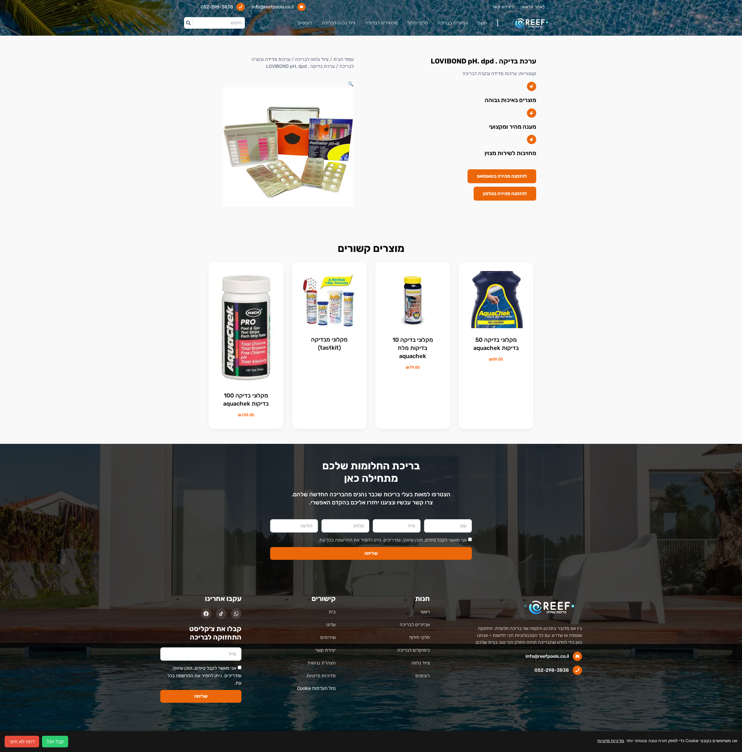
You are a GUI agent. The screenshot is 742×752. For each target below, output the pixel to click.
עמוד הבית (343, 59)
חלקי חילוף (417, 23)
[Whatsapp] (236, 613)
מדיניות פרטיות (610, 740)
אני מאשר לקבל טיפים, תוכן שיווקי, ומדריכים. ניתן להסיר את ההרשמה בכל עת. (392, 540)
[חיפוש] (188, 23)
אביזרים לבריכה (453, 23)
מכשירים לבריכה (381, 23)
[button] (351, 84)
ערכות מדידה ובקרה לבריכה (490, 73)
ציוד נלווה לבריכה (339, 23)
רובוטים (305, 23)
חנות (482, 23)
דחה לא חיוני (21, 741)
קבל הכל (55, 741)
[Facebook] (206, 613)
